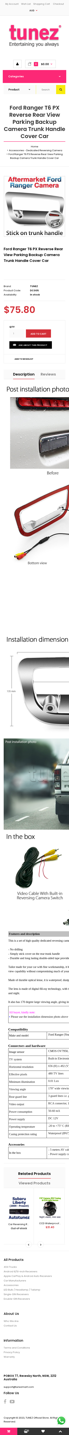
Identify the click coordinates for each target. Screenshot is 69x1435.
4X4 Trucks (10, 1267)
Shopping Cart (41, 3)
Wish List (26, 3)
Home (34, 146)
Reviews (48, 374)
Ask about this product (33, 345)
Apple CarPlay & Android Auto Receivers (28, 1276)
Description (24, 374)
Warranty (9, 1357)
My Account (12, 3)
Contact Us (10, 1325)
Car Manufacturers (15, 1280)
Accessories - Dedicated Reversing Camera (35, 150)
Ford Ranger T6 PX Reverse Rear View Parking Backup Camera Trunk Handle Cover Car (33, 254)
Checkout (58, 3)
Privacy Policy (12, 1352)
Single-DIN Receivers (16, 1294)
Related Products (34, 1173)
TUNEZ (34, 286)
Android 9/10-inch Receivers (20, 1271)
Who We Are (11, 1321)
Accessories (11, 1285)
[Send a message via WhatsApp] (61, 1420)
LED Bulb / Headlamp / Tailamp (22, 1289)
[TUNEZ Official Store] (34, 49)
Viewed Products (34, 1183)
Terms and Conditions (17, 1347)
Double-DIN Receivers (17, 1299)
